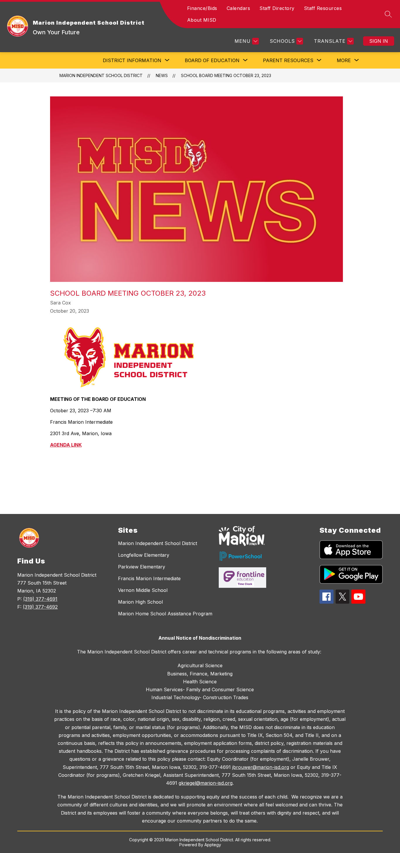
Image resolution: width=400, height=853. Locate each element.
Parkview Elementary (141, 567)
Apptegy (212, 844)
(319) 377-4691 (40, 599)
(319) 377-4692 (40, 607)
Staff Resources (323, 8)
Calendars (238, 8)
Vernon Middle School (142, 590)
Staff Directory (277, 8)
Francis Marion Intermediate (149, 578)
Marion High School (140, 602)
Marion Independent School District (101, 75)
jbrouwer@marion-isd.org (260, 767)
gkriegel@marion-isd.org (206, 783)
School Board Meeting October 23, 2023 (226, 75)
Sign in (378, 41)
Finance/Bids (202, 8)
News (162, 75)
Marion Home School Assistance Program (165, 614)
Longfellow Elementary (143, 555)
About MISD (201, 20)
